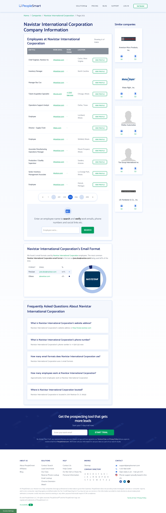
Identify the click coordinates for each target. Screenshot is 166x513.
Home (26, 15)
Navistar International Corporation (59, 15)
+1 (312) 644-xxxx (70, 94)
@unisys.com (58, 173)
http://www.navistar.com (81, 327)
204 (76, 197)
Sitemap (87, 465)
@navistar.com (58, 59)
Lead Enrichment (47, 468)
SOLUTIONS (80, 6)
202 (64, 197)
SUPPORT (115, 6)
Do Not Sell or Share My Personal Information (72, 473)
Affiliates (23, 468)
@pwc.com (57, 127)
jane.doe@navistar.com (47, 271)
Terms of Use (102, 439)
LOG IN (126, 6)
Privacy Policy (113, 439)
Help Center (67, 468)
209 (87, 197)
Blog (21, 471)
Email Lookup (46, 478)
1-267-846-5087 (125, 468)
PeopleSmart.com (63, 441)
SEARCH (87, 230)
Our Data (44, 471)
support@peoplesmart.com (129, 465)
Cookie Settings (8, 511)
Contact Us (67, 465)
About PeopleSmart (27, 465)
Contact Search (47, 465)
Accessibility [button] (24, 505)
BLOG (105, 6)
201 (59, 197)
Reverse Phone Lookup (50, 475)
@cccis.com (57, 93)
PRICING (95, 6)
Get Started (140, 6)
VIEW (100, 60)
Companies (36, 15)
